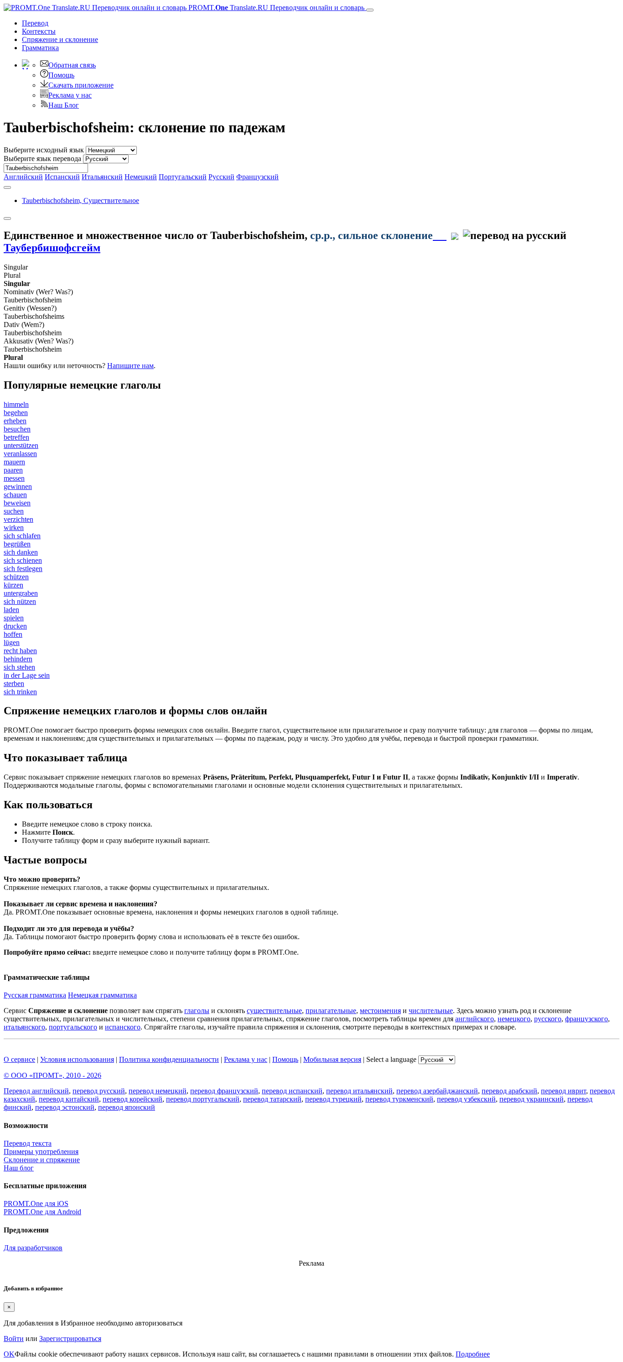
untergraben (21, 593)
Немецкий (141, 177)
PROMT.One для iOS (36, 1203)
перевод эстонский (64, 1107)
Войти (14, 1338)
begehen (16, 412)
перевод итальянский (359, 1091)
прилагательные (331, 1010)
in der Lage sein (27, 675)
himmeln (16, 404)
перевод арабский (509, 1091)
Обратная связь (72, 65)
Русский (221, 177)
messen (14, 478)
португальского (73, 1027)
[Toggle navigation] (370, 10)
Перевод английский (36, 1091)
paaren (13, 470)
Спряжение (60, 39)
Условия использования (77, 1059)
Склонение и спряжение (42, 1160)
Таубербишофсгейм (52, 248)
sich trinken (20, 692)
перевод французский (224, 1091)
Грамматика (40, 48)
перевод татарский (272, 1099)
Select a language (391, 1059)
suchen (14, 511)
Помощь (61, 75)
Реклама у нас (70, 95)
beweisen (17, 503)
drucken (15, 626)
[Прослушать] (439, 235)
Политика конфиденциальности (169, 1059)
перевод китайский (69, 1099)
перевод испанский (292, 1091)
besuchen (17, 429)
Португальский (183, 177)
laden (11, 609)
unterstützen (21, 445)
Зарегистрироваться (70, 1338)
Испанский (62, 177)
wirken (14, 527)
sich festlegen (23, 568)
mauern (14, 462)
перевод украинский (531, 1099)
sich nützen (20, 601)
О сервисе (19, 1059)
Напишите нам (130, 365)
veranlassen (20, 453)
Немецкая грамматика (102, 995)
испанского (122, 1027)
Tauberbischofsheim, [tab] (80, 200)
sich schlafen (22, 536)
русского (547, 1019)
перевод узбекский (466, 1099)
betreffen (16, 437)
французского (586, 1019)
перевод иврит (563, 1091)
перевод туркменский (399, 1099)
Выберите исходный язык (44, 150)
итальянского (24, 1027)
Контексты (39, 31)
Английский (23, 177)
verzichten (18, 519)
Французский (257, 177)
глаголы (196, 1010)
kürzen (13, 585)
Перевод (35, 23)
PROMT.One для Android (42, 1212)
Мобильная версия (332, 1059)
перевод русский (99, 1091)
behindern (18, 659)
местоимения (380, 1010)
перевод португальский (202, 1099)
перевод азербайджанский (437, 1091)
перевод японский (126, 1107)
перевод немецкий (158, 1091)
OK (9, 1354)
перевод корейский (132, 1099)
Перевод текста (28, 1143)
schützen (16, 577)
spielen (14, 618)
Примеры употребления (41, 1151)
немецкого (514, 1019)
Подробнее (473, 1354)
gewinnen (18, 486)
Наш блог (19, 1168)
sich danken (21, 552)
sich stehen (19, 667)
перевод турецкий (333, 1099)
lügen (12, 642)
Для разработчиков (33, 1248)
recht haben (20, 651)
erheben (15, 421)
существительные (274, 1010)
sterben (14, 683)
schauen (15, 495)
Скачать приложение (81, 85)
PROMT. (275, 7)
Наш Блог (63, 105)
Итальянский (102, 177)
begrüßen (17, 544)
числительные (431, 1010)
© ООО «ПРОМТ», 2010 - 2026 (52, 1075)
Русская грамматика (35, 995)
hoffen (13, 634)
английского (474, 1019)
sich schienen (23, 560)
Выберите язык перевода (42, 158)
